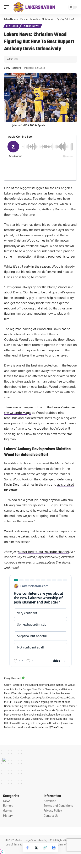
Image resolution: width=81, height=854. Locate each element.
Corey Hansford (12, 67)
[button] (7, 7)
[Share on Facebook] (27, 847)
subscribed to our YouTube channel (43, 552)
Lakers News (31, 26)
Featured (12, 26)
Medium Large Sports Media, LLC (33, 840)
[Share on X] (36, 847)
